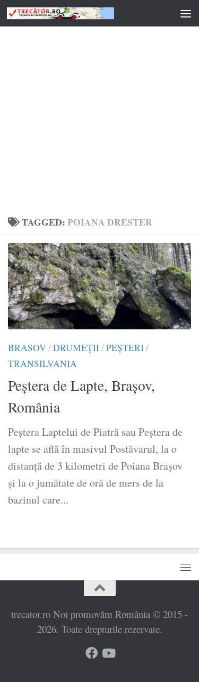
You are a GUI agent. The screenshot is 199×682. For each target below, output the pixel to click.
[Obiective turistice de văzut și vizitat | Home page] (78, 13)
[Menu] (185, 13)
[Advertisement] (99, 104)
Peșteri (125, 348)
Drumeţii (76, 348)
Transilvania (42, 363)
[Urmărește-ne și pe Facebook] (91, 653)
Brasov (27, 348)
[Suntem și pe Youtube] (108, 653)
